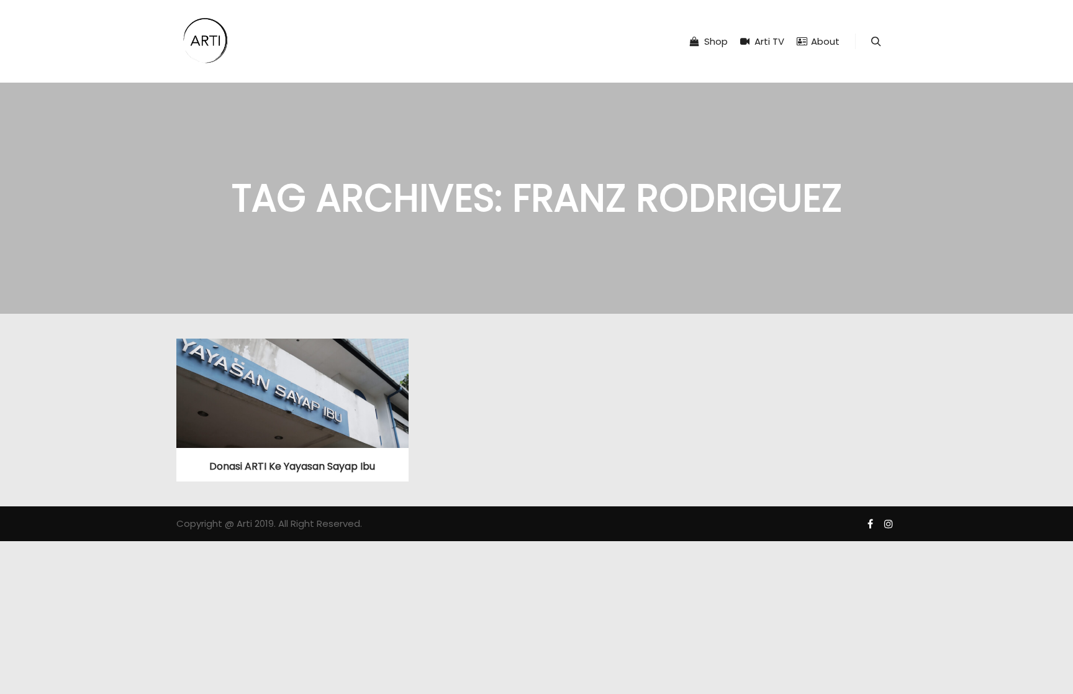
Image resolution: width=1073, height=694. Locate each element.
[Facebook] (870, 524)
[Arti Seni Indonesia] (205, 41)
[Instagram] (889, 524)
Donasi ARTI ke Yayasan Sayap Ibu (292, 466)
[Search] (876, 42)
